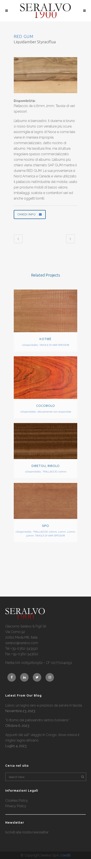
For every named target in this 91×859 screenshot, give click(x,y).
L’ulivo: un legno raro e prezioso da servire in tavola (43, 705)
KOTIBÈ (45, 339)
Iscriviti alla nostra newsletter (26, 832)
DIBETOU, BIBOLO (46, 466)
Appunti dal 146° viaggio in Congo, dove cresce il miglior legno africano (42, 737)
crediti (65, 855)
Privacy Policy (15, 806)
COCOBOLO (45, 405)
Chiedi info (27, 214)
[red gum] (45, 96)
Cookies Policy (16, 800)
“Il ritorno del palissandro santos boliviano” (37, 720)
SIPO (45, 525)
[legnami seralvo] (25, 618)
